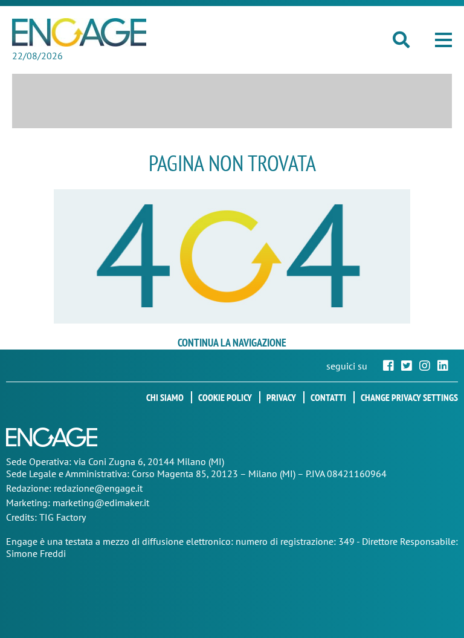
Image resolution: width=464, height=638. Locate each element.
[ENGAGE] (79, 32)
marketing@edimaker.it (101, 502)
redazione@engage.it (98, 488)
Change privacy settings (409, 397)
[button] (443, 40)
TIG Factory (62, 517)
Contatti (328, 397)
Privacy (281, 397)
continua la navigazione (232, 343)
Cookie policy (225, 397)
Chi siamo (165, 397)
